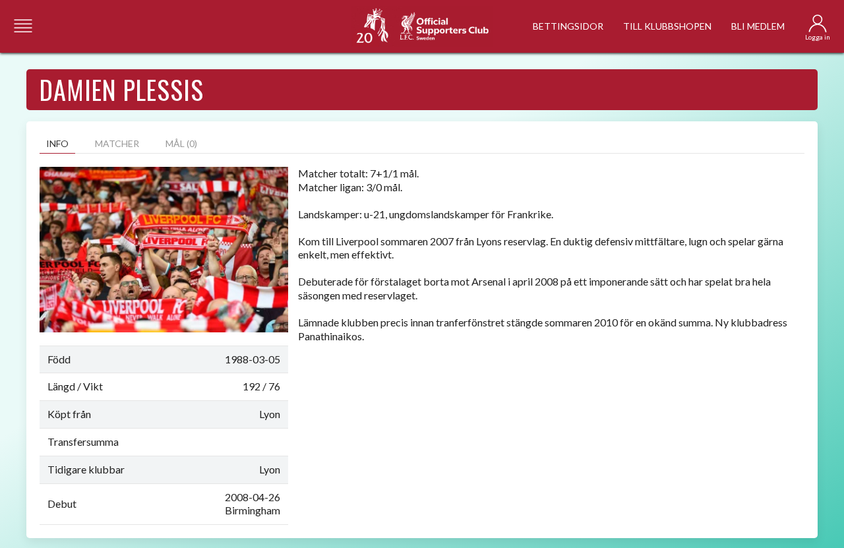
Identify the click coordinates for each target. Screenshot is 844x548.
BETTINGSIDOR (568, 26)
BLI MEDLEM (758, 26)
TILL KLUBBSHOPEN (667, 26)
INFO (57, 143)
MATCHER (117, 143)
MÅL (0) (181, 143)
